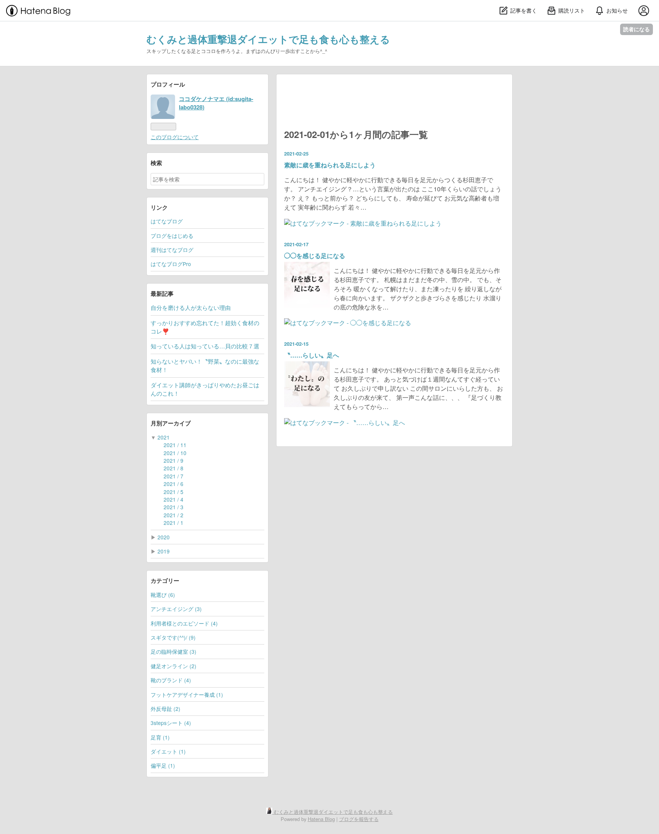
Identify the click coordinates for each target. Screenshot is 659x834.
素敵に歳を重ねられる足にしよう (330, 164)
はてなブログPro (171, 264)
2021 (164, 437)
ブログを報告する (359, 819)
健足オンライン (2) (173, 666)
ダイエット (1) (168, 751)
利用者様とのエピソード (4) (184, 623)
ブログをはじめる (172, 235)
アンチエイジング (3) (176, 609)
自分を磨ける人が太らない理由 (191, 307)
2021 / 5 (173, 492)
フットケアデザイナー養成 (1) (187, 694)
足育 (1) (160, 737)
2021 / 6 (173, 484)
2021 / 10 (175, 453)
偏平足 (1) (163, 765)
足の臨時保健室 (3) (173, 651)
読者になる (636, 29)
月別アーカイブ (171, 423)
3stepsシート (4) (171, 723)
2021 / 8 (173, 468)
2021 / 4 (173, 499)
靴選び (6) (163, 594)
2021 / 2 (173, 515)
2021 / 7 (173, 476)
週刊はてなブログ (172, 249)
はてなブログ (167, 221)
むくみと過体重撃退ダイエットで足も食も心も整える (268, 39)
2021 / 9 (173, 460)
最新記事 (162, 293)
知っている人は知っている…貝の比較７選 (205, 346)
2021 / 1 (173, 522)
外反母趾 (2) (165, 708)
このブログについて (175, 137)
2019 (164, 551)
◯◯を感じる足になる (314, 255)
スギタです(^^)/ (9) (173, 637)
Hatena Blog (321, 819)
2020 (164, 537)
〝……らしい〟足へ (311, 355)
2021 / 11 (175, 445)
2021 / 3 (173, 507)
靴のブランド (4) (171, 680)
